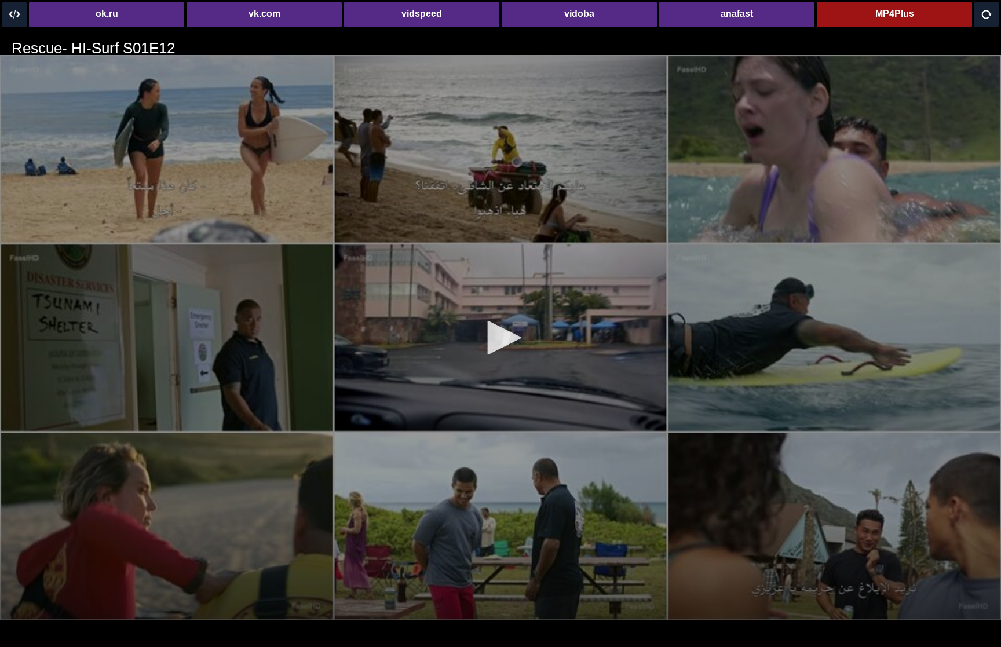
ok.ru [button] (107, 14)
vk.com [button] (264, 14)
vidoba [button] (579, 14)
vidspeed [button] (421, 14)
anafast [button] (737, 14)
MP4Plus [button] (894, 14)
